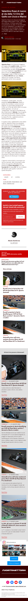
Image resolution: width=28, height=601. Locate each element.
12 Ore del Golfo (7, 181)
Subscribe (20, 217)
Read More (4, 395)
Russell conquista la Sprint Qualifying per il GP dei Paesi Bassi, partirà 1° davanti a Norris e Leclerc (14, 315)
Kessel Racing (15, 181)
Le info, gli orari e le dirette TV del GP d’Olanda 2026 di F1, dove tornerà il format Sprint (14, 525)
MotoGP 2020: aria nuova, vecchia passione (12, 254)
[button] (5, 547)
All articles (14, 243)
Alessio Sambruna (9, 37)
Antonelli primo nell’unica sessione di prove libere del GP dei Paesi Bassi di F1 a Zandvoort (14, 339)
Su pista (12, 7)
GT (8, 7)
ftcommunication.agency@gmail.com (16, 586)
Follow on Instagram (14, 563)
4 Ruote (4, 7)
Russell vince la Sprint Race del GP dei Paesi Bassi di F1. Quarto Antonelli (13, 290)
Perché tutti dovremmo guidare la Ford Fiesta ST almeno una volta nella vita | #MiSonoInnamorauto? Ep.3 (13, 263)
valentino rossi (10, 183)
